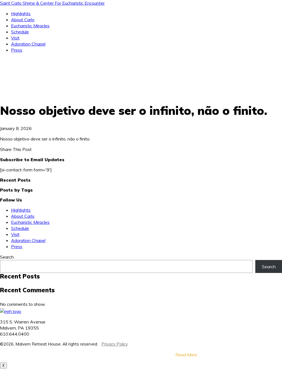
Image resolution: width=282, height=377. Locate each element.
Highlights (21, 13)
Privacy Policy (114, 344)
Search (7, 257)
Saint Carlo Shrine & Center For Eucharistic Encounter (52, 3)
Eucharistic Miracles (30, 25)
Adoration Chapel (28, 44)
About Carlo (22, 19)
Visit (15, 38)
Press (16, 50)
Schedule (20, 31)
